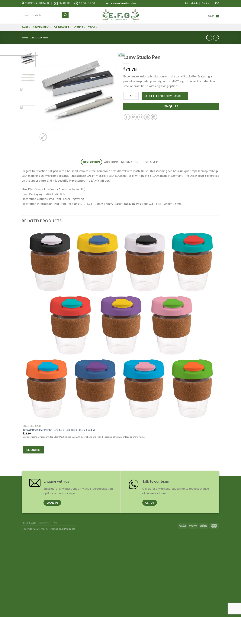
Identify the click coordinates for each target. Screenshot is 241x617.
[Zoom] (43, 137)
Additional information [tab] (121, 162)
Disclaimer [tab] (150, 162)
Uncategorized (39, 37)
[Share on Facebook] (127, 117)
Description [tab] (91, 162)
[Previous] (23, 465)
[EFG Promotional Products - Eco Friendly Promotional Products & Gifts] (120, 14)
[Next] (52, 135)
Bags (25, 27)
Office (78, 27)
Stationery (41, 27)
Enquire (171, 106)
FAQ (217, 3)
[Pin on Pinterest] (147, 117)
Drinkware (61, 27)
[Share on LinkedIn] (154, 117)
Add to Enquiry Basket (164, 96)
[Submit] (65, 15)
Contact (206, 3)
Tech (91, 27)
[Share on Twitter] (133, 117)
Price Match (191, 3)
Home (25, 37)
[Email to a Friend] (140, 117)
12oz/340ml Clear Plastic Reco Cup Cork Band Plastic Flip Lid (59, 429)
